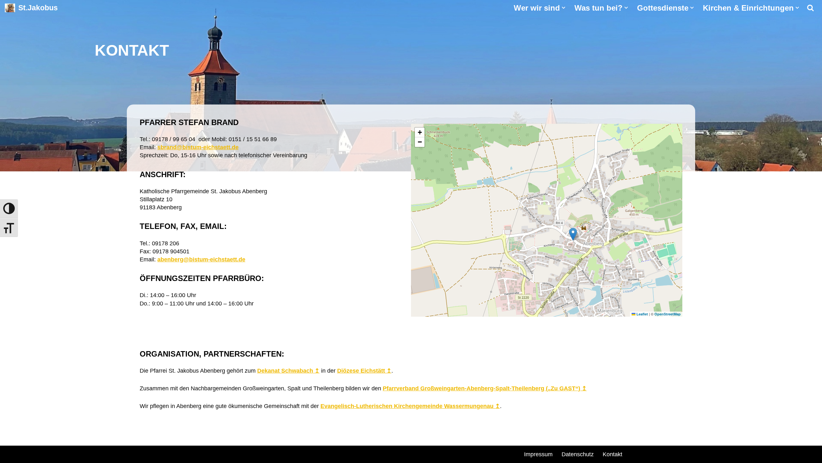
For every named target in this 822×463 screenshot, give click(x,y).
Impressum (538, 454)
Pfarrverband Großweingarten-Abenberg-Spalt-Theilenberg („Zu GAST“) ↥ (485, 388)
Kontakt (612, 454)
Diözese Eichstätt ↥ (364, 371)
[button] (563, 8)
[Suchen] (810, 7)
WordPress (167, 453)
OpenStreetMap (667, 314)
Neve (101, 453)
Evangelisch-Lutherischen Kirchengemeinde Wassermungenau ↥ (410, 406)
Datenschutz (578, 454)
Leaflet (641, 314)
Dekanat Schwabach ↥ (288, 371)
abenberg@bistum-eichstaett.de (201, 259)
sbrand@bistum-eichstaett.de (198, 147)
